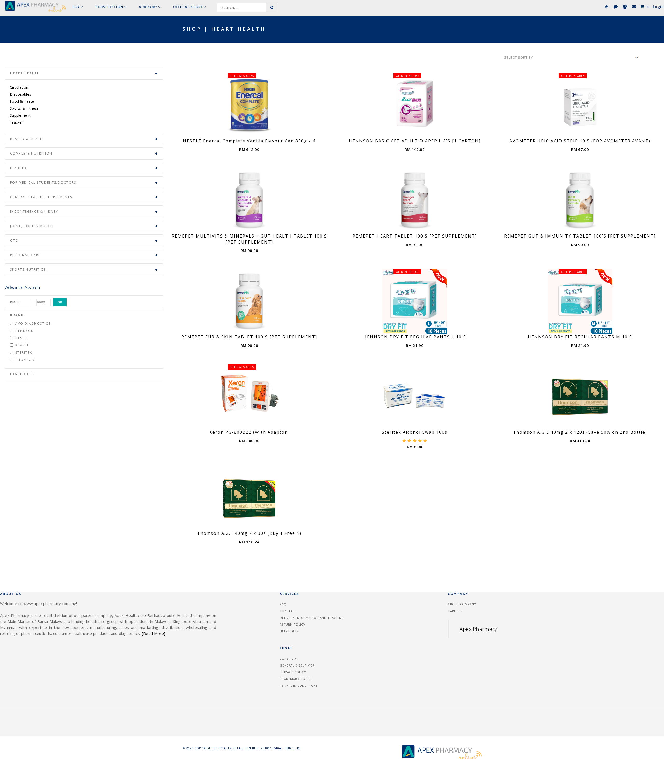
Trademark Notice (296, 679)
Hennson (24, 331)
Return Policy (292, 624)
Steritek (23, 352)
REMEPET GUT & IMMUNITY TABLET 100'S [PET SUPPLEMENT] (580, 236)
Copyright (289, 659)
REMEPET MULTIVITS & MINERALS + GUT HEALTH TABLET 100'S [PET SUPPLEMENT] (249, 239)
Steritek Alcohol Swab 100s (414, 432)
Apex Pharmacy (478, 629)
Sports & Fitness (24, 108)
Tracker (16, 122)
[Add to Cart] (255, 132)
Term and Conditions (299, 686)
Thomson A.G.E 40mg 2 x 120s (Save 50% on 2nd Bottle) (580, 432)
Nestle (22, 338)
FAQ (283, 604)
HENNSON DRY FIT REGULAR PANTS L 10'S (414, 337)
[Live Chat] (615, 6)
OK (60, 302)
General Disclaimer (297, 665)
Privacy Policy (293, 672)
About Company (462, 604)
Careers (455, 611)
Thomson (25, 360)
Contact (287, 611)
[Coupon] (606, 6)
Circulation (19, 87)
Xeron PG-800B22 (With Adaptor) (249, 432)
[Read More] (153, 633)
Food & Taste (22, 101)
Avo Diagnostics (33, 323)
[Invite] (624, 6)
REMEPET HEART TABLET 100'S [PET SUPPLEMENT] (414, 236)
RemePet (23, 345)
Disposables (20, 94)
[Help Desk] (633, 6)
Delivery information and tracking (312, 618)
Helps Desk (289, 631)
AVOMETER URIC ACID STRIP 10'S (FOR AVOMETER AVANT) (580, 141)
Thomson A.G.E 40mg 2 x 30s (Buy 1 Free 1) (249, 533)
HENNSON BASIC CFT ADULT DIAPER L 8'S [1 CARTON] (415, 141)
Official (188, 6)
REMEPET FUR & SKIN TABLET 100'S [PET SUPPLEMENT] (249, 337)
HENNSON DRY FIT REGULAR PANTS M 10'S (580, 337)
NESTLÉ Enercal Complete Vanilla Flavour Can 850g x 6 (249, 141)
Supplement (20, 115)
